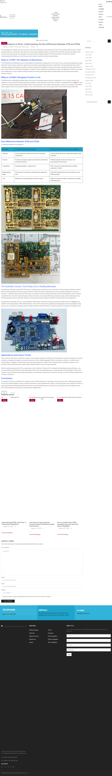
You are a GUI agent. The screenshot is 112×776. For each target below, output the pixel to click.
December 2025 (90, 69)
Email (3, 583)
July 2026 (88, 55)
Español (101, 22)
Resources (55, 19)
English (100, 4)
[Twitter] (109, 1)
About (55, 20)
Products (50, 633)
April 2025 (88, 92)
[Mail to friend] (9, 393)
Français (101, 11)
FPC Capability (52, 642)
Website (3, 590)
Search (109, 41)
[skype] (14, 393)
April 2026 (88, 63)
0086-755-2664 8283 (9, 614)
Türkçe (100, 24)
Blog (7, 32)
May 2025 (88, 89)
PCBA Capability (53, 639)
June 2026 (88, 57)
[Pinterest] (6, 393)
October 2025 (89, 75)
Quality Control (55, 17)
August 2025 (89, 80)
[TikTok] (110, 1)
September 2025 (90, 78)
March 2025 (89, 95)
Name (3, 577)
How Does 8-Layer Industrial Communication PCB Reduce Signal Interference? (41, 524)
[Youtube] (111, 1)
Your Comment (5, 547)
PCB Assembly (55, 14)
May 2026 (88, 60)
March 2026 (89, 66)
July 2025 (88, 83)
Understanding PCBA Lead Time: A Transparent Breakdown (13, 523)
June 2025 (88, 86)
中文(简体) (101, 9)
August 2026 (89, 52)
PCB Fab (55, 15)
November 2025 (90, 72)
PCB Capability (52, 636)
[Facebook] (108, 1)
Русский (101, 19)
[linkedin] (11, 393)
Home (56, 12)
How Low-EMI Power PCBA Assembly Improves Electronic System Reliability (68, 524)
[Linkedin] (106, 1)
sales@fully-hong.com (83, 613)
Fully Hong (25, 47)
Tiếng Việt (101, 27)
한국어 (100, 17)
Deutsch (101, 14)
